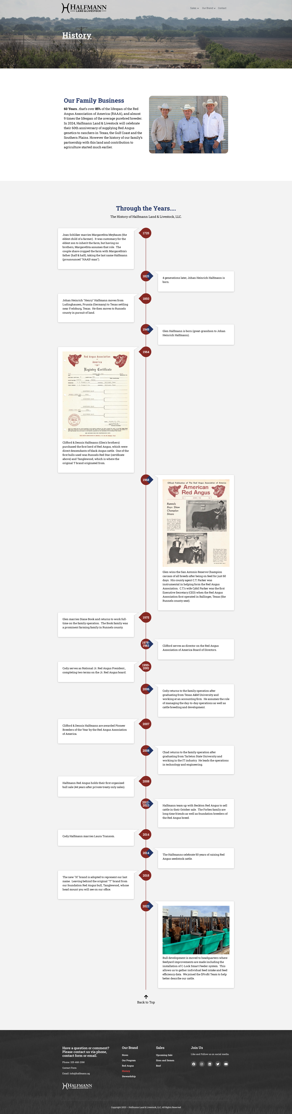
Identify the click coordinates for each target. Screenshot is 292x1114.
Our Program (129, 1060)
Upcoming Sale (164, 1055)
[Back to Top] (146, 997)
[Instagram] (202, 1064)
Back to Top (146, 1002)
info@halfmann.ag (80, 1073)
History (77, 35)
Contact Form (69, 1067)
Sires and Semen (165, 1060)
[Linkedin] (210, 1064)
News (125, 1055)
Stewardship (129, 1076)
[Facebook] (194, 1064)
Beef (158, 1065)
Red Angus (128, 1065)
